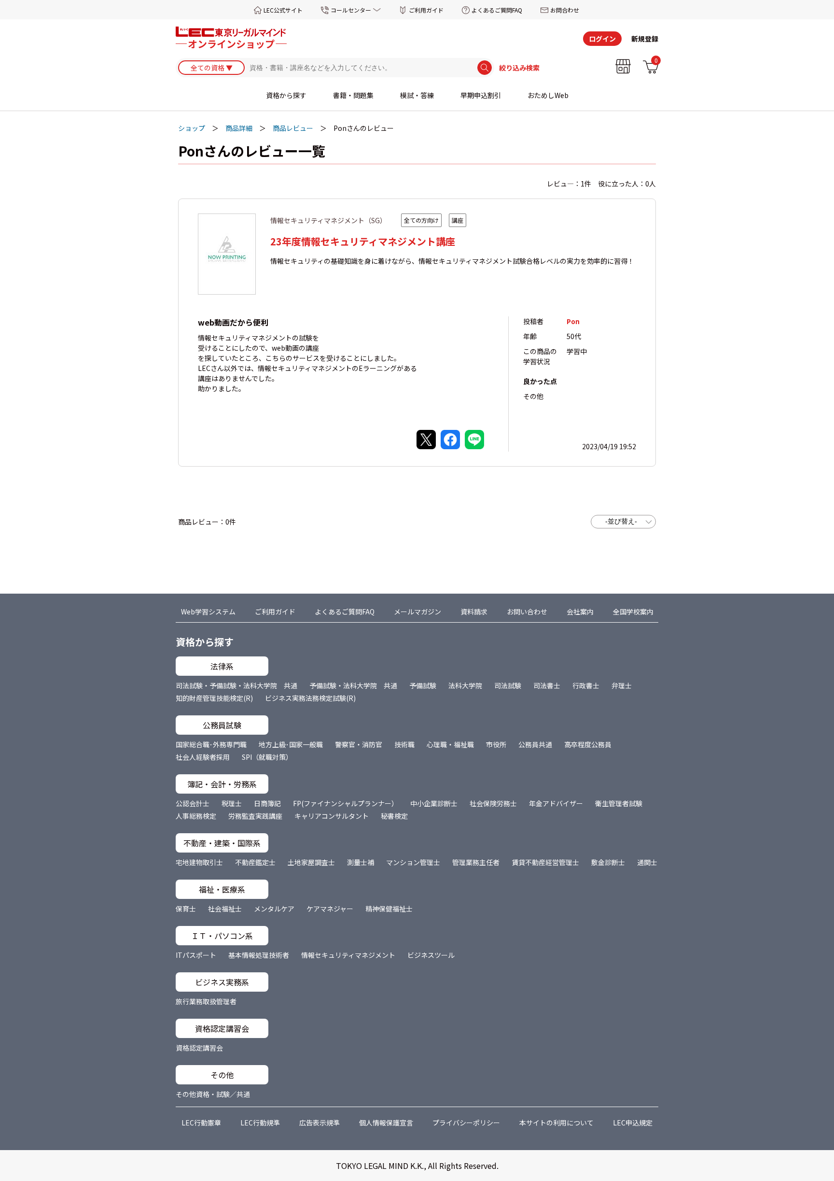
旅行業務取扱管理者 (206, 1001)
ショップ (191, 128)
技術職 (404, 744)
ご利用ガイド (426, 10)
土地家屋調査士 (311, 862)
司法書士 (546, 685)
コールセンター (351, 10)
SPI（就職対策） (267, 757)
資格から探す (286, 95)
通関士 (647, 862)
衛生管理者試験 (618, 803)
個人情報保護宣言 (386, 1122)
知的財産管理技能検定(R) (214, 698)
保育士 (186, 908)
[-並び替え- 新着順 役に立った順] (623, 521)
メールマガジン (417, 611)
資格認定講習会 (199, 1048)
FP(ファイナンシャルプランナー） (345, 803)
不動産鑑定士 (255, 862)
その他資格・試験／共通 (213, 1094)
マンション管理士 (413, 862)
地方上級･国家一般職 (291, 744)
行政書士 (585, 685)
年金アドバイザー (556, 803)
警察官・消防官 (358, 744)
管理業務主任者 (476, 862)
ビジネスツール (431, 955)
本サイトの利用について (556, 1122)
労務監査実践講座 (255, 816)
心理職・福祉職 (450, 744)
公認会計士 (192, 803)
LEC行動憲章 (201, 1122)
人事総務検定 (196, 816)
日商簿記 (267, 803)
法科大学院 (465, 685)
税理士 (232, 803)
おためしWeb (548, 95)
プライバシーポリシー (466, 1122)
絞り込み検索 (519, 67)
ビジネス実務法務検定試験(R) (310, 698)
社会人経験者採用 (203, 757)
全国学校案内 (633, 611)
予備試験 (422, 685)
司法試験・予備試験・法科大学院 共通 (236, 685)
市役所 (496, 744)
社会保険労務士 (493, 803)
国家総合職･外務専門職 (211, 744)
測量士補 (360, 862)
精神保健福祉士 (389, 908)
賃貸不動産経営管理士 (545, 862)
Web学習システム (208, 611)
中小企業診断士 (434, 803)
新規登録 (644, 38)
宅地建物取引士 (199, 862)
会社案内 (580, 611)
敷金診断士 (608, 862)
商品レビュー (293, 128)
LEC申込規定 (633, 1122)
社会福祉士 (225, 908)
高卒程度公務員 (588, 744)
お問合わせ (564, 10)
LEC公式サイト (283, 10)
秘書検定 (394, 816)
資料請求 (473, 611)
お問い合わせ (527, 611)
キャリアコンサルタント (331, 816)
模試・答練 (417, 95)
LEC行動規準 (260, 1122)
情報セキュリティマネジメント (348, 955)
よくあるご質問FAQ (497, 10)
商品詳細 (238, 128)
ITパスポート (196, 955)
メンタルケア (274, 908)
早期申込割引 (480, 95)
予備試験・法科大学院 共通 (353, 685)
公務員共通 (535, 744)
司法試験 (507, 685)
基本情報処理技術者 (258, 955)
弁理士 (622, 685)
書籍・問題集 (353, 95)
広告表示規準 (319, 1122)
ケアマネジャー (329, 908)
